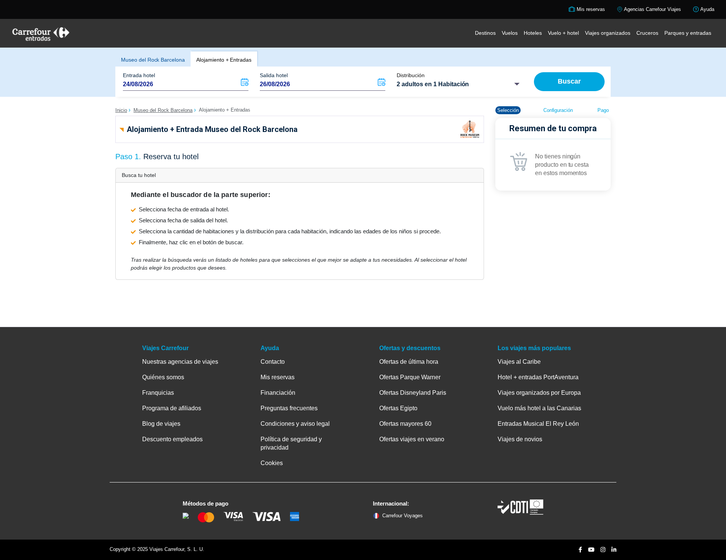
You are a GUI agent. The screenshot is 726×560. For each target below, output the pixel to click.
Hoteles (533, 33)
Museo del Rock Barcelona (153, 60)
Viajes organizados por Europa (539, 392)
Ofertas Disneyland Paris (412, 392)
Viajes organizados (607, 33)
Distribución (411, 75)
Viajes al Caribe (519, 361)
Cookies (272, 463)
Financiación (278, 392)
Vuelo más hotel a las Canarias (539, 408)
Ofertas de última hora (408, 361)
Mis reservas (278, 377)
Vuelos (510, 33)
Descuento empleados (172, 439)
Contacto (273, 361)
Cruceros (647, 33)
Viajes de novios (520, 439)
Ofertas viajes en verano (411, 439)
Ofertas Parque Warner (410, 377)
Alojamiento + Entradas (223, 60)
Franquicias (158, 392)
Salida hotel (274, 75)
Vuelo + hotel (563, 33)
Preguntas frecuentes (289, 408)
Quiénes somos (163, 377)
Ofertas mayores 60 (405, 423)
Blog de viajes (161, 423)
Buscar (569, 81)
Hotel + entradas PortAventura (538, 377)
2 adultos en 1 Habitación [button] (433, 84)
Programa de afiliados (171, 408)
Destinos (485, 33)
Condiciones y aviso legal (295, 423)
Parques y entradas (687, 33)
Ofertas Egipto (398, 408)
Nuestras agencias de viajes (180, 361)
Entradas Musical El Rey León (538, 423)
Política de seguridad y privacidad (291, 443)
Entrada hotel (139, 75)
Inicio (121, 110)
